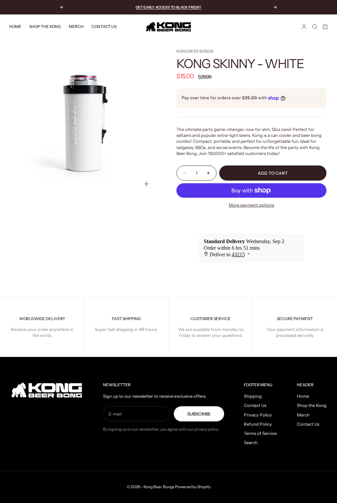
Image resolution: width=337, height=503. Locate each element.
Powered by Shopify (193, 486)
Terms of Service (260, 433)
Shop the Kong (45, 26)
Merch (76, 26)
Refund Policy (258, 424)
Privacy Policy (258, 414)
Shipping (253, 396)
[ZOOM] (146, 183)
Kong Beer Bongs (194, 51)
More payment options (251, 205)
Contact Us (104, 26)
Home (15, 26)
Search (251, 442)
